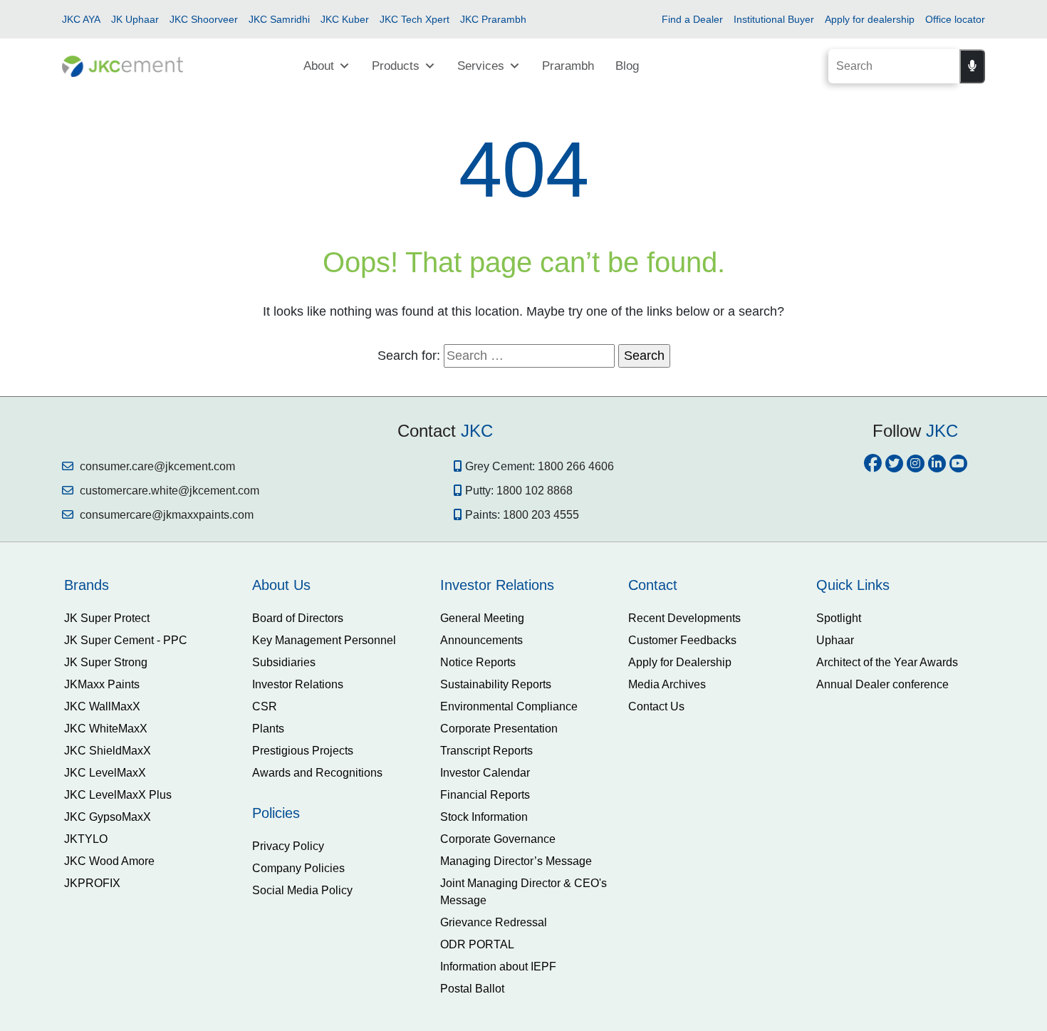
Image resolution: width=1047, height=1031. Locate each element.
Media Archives (667, 684)
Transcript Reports (486, 751)
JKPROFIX (92, 883)
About (318, 66)
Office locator (955, 19)
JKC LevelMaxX (105, 773)
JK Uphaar (135, 19)
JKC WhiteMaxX (105, 728)
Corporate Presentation (499, 728)
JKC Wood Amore (109, 861)
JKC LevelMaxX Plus (118, 795)
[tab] (147, 585)
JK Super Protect (107, 618)
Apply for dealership (870, 19)
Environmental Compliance (509, 706)
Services (480, 66)
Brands (86, 585)
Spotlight (838, 618)
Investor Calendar (485, 773)
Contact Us (656, 706)
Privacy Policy (288, 846)
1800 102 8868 (534, 491)
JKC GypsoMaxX (107, 817)
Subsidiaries (284, 662)
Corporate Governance (498, 839)
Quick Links (853, 585)
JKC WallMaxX (102, 706)
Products (396, 66)
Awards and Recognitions (317, 773)
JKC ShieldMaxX (107, 751)
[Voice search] (972, 66)
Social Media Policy (302, 890)
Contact (652, 585)
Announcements (481, 640)
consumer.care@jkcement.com (156, 466)
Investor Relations (297, 684)
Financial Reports (485, 795)
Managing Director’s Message (516, 861)
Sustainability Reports (495, 684)
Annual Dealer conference (882, 684)
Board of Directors (297, 618)
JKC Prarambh (493, 19)
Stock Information (484, 817)
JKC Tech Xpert (414, 19)
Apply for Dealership (679, 662)
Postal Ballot (472, 989)
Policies (276, 813)
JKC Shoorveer (204, 19)
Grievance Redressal (493, 922)
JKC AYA (81, 19)
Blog (627, 66)
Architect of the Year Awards (887, 662)
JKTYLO (86, 839)
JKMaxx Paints (102, 684)
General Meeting (482, 618)
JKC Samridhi (279, 19)
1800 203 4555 (541, 515)
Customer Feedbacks (682, 640)
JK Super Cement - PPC (125, 640)
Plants (268, 728)
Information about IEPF (498, 966)
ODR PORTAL (477, 944)
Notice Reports (478, 662)
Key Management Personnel (324, 640)
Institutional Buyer (774, 19)
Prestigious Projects (302, 751)
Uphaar (835, 640)
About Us (281, 585)
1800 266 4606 (576, 466)
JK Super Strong (105, 662)
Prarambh (568, 66)
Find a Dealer (692, 19)
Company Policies (298, 868)
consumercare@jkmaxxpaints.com (165, 515)
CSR (264, 706)
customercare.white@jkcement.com (168, 491)
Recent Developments (684, 618)
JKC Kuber (345, 19)
